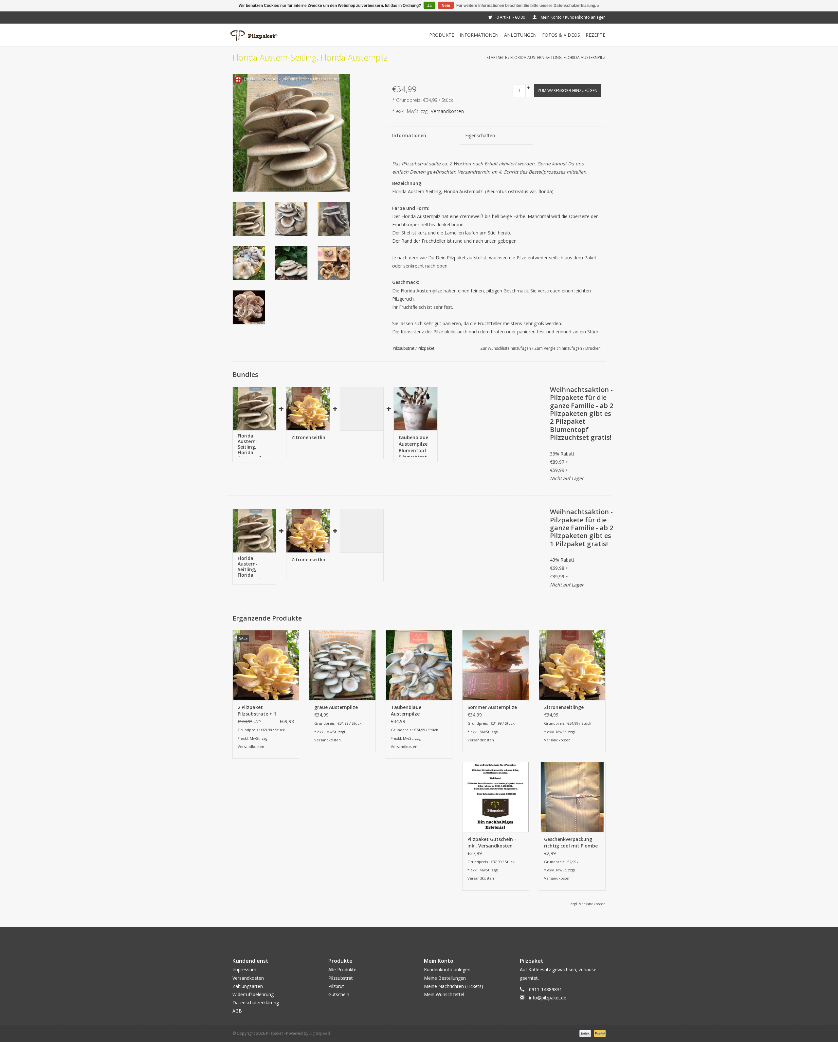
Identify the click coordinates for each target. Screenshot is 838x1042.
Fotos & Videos (561, 35)
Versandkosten (447, 111)
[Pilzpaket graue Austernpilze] (342, 665)
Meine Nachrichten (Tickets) (453, 986)
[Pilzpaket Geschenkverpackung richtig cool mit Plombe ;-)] (572, 797)
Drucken (593, 348)
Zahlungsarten (247, 986)
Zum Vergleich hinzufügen (558, 348)
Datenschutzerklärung (255, 1002)
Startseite (496, 57)
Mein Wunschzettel (444, 994)
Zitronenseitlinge (308, 437)
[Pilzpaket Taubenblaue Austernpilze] (419, 665)
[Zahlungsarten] (584, 1033)
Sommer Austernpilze (492, 707)
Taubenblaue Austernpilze (406, 710)
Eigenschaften (480, 135)
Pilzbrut (336, 986)
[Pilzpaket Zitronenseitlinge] (308, 408)
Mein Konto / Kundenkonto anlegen (573, 17)
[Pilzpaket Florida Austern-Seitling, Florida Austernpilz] (254, 408)
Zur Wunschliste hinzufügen (506, 348)
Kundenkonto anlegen (447, 969)
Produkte (441, 35)
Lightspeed (319, 1033)
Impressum (244, 969)
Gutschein (338, 994)
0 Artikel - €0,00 (511, 17)
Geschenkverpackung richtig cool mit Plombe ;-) (571, 842)
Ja (429, 5)
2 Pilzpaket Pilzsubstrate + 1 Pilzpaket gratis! (257, 710)
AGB (237, 1011)
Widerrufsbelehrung (253, 994)
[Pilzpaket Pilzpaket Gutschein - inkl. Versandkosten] (495, 797)
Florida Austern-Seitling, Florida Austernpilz (558, 57)
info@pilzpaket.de (547, 998)
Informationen (479, 35)
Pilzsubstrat (403, 348)
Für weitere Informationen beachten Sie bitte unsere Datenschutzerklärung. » (527, 5)
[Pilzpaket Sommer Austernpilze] (495, 665)
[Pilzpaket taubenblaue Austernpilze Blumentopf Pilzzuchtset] (415, 408)
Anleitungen (520, 35)
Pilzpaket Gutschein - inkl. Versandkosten (491, 842)
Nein (446, 5)
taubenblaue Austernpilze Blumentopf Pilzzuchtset (413, 445)
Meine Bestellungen (445, 978)
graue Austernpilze (336, 707)
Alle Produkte (342, 969)
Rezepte (595, 35)
